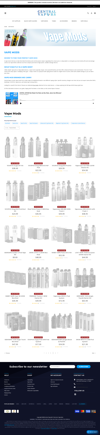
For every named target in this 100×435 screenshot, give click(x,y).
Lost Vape (74, 404)
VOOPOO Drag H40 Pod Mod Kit (15, 210)
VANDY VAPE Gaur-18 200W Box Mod (15, 297)
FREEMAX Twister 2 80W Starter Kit (38, 297)
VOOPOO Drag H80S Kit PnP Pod (38, 166)
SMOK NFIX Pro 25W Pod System (85, 340)
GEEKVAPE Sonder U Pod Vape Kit (15, 253)
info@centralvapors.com (82, 387)
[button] (20, 103)
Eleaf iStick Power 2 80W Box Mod (38, 210)
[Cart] (95, 13)
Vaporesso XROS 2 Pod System (61, 297)
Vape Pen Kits (24, 123)
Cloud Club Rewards (55, 384)
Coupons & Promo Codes (9, 388)
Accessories (64, 21)
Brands (74, 21)
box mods (35, 85)
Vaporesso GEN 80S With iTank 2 (62, 210)
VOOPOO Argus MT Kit (15, 165)
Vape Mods (44, 21)
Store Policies (7, 384)
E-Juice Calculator (31, 388)
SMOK (17, 404)
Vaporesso (31, 404)
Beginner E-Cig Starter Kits (62, 123)
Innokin (61, 404)
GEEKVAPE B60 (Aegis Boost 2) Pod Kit (61, 340)
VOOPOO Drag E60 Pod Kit (61, 165)
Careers (6, 395)
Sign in (94, 6)
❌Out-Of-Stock (15, 147)
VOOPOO (39, 404)
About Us (89, 6)
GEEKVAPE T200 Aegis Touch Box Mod (15, 340)
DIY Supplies (16, 21)
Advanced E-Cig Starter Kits (46, 123)
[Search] (88, 13)
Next (93, 353)
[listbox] (14, 127)
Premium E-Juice (30, 384)
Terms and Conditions (45, 428)
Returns (6, 382)
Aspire (50, 404)
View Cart (53, 382)
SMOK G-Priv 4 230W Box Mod (38, 253)
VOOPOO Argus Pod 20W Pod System (38, 340)
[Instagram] (75, 394)
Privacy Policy (54, 428)
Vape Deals (84, 21)
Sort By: (6, 127)
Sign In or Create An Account (57, 379)
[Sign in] (91, 13)
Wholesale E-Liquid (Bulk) (33, 390)
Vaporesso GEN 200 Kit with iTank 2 (85, 210)
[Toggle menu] (5, 13)
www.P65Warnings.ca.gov (9, 424)
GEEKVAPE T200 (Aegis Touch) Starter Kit (85, 297)
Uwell (44, 404)
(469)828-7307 (79, 383)
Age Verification (54, 386)
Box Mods (7, 123)
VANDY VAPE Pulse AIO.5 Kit (62, 252)
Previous (7, 353)
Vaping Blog (30, 379)
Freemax (68, 404)
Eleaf (55, 404)
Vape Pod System (34, 123)
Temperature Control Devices (78, 123)
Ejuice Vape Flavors (30, 21)
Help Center (7, 390)
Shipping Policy (7, 392)
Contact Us (6, 379)
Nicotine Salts (30, 386)
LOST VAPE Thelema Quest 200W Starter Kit (85, 253)
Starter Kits (15, 123)
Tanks (54, 21)
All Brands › (82, 404)
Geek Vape (23, 404)
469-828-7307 (13, 6)
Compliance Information (9, 386)
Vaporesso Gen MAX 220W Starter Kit (84, 166)
